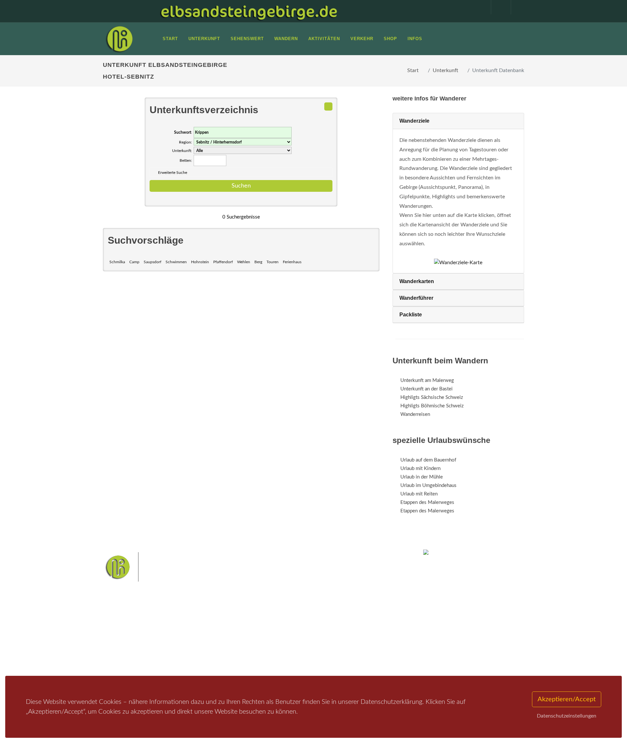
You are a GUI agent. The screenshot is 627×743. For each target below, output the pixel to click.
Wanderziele (414, 121)
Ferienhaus (292, 262)
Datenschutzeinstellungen (566, 716)
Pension (191, 634)
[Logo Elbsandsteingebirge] (119, 39)
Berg (258, 262)
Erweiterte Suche (172, 172)
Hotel (189, 626)
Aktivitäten (122, 660)
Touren (272, 262)
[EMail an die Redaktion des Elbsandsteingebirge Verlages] (517, 7)
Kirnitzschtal (286, 648)
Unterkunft (445, 70)
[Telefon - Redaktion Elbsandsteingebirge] (497, 7)
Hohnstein (200, 262)
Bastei (254, 628)
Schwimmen (176, 262)
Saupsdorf (152, 262)
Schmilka (117, 262)
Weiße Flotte (261, 638)
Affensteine (331, 628)
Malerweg (275, 628)
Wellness (312, 648)
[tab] (458, 121)
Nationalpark (302, 628)
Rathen (336, 638)
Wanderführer (416, 298)
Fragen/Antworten (130, 626)
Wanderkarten (416, 281)
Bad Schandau (291, 638)
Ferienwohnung (199, 643)
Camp (134, 262)
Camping (192, 660)
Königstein (259, 648)
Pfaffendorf (223, 262)
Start (413, 70)
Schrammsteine (362, 628)
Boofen (333, 648)
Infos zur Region (128, 634)
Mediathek (122, 643)
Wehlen (243, 262)
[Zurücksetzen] (328, 106)
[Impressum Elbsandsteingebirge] (477, 7)
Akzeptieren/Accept (567, 699)
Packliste (410, 314)
